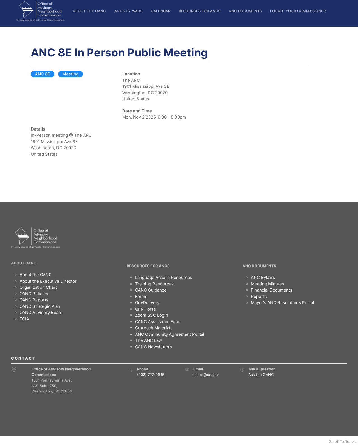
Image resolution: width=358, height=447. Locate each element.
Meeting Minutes (267, 284)
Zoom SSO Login (151, 315)
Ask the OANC (261, 374)
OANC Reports (34, 299)
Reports (259, 296)
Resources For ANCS (199, 11)
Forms (141, 296)
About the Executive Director (48, 281)
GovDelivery (147, 302)
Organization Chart (38, 287)
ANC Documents (245, 11)
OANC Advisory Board (41, 312)
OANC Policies (34, 293)
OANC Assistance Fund (157, 321)
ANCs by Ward (128, 11)
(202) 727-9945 (150, 374)
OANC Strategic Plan (40, 306)
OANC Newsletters (153, 346)
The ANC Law (148, 340)
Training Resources (154, 284)
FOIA (24, 318)
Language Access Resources (163, 277)
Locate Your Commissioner (298, 11)
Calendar (160, 11)
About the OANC (89, 11)
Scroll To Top (340, 441)
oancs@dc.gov (206, 374)
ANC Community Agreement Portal (169, 334)
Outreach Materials (154, 327)
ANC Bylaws (263, 277)
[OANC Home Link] (39, 11)
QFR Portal (146, 309)
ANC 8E (42, 74)
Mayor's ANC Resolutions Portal (282, 302)
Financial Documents (271, 290)
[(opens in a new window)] (242, 370)
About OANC (23, 263)
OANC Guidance (151, 290)
